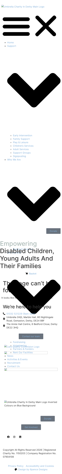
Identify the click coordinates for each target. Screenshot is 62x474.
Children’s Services (23, 145)
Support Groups (22, 152)
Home (10, 42)
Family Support (21, 138)
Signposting (19, 156)
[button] (31, 26)
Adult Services (21, 149)
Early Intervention (22, 135)
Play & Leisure (20, 142)
